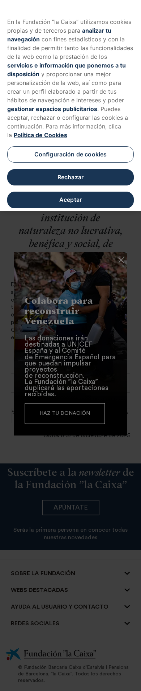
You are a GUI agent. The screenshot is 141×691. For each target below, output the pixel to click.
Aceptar (70, 199)
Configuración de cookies (70, 154)
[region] (70, 105)
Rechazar (70, 177)
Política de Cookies (40, 135)
